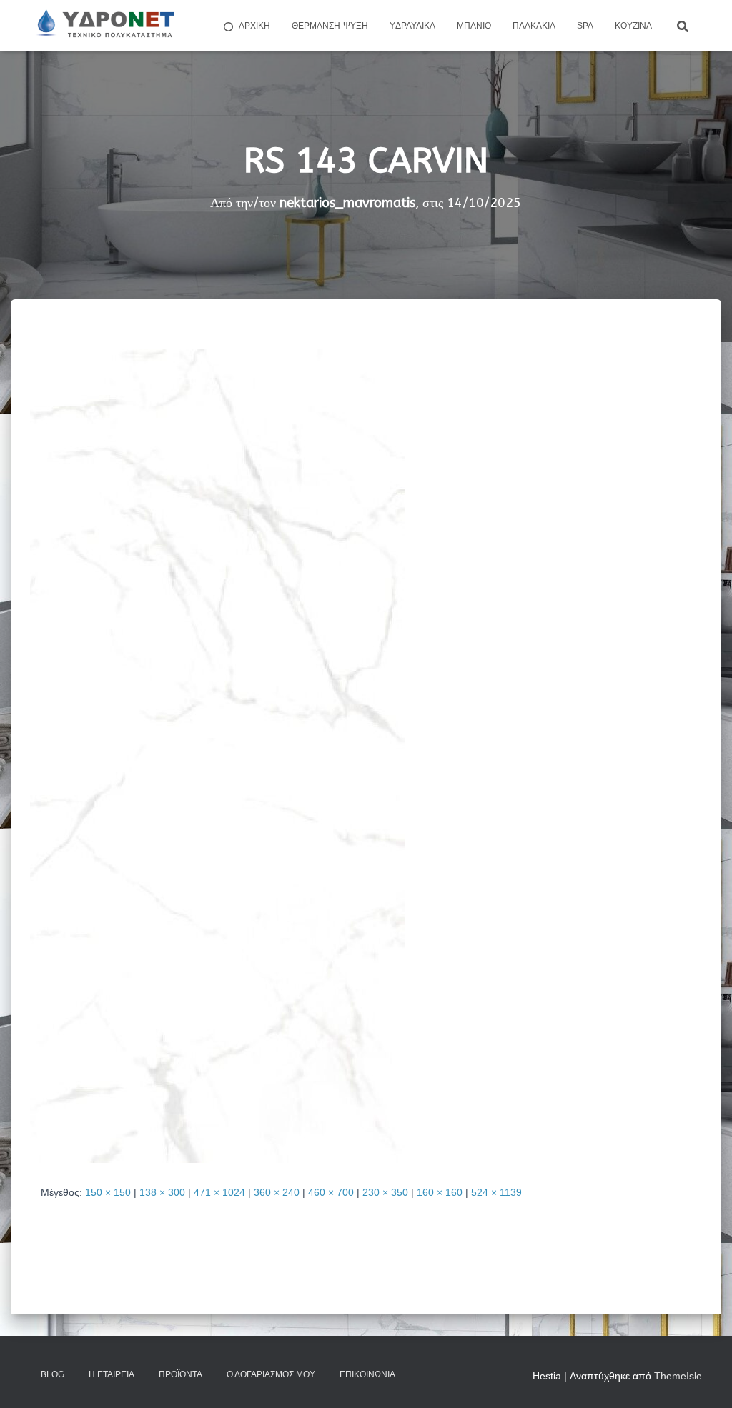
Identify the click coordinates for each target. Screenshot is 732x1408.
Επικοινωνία (367, 1374)
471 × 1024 (219, 1192)
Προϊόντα (180, 1374)
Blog (52, 1374)
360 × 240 (277, 1192)
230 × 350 (385, 1192)
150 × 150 (108, 1192)
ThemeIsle (678, 1376)
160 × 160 (440, 1192)
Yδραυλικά (412, 26)
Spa (585, 26)
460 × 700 (331, 1192)
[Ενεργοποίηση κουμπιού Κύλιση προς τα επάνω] (704, 1379)
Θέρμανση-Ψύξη (330, 26)
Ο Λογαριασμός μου (271, 1374)
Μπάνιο (474, 26)
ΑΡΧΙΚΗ (254, 26)
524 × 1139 (496, 1192)
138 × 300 (162, 1192)
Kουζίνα (633, 26)
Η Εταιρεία (111, 1374)
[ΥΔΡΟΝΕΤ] (104, 26)
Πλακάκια (534, 26)
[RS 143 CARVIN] (217, 755)
